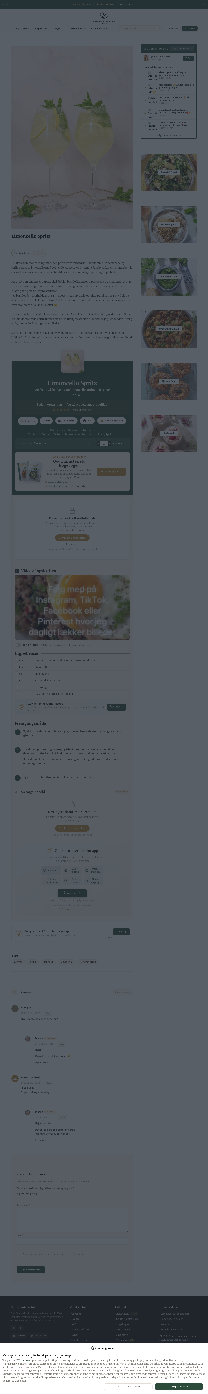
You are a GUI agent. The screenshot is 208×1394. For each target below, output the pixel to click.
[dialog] (104, 1368)
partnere (25, 1360)
